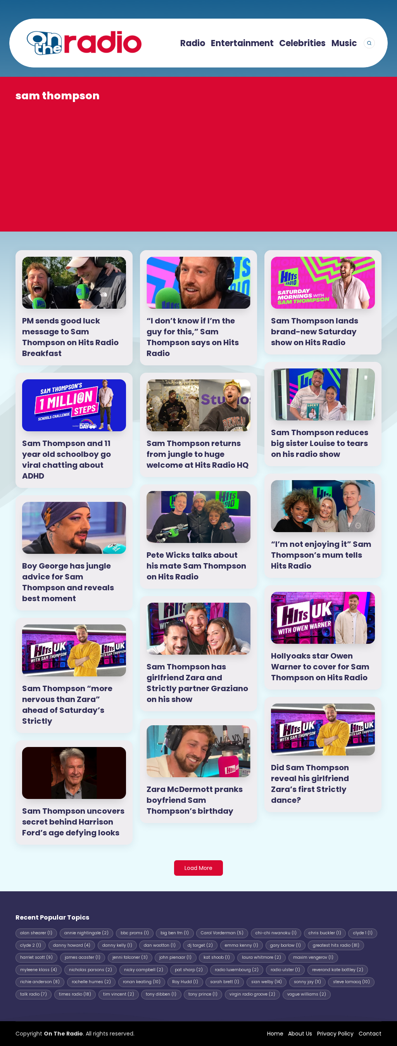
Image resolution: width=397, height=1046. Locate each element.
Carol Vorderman (222, 933)
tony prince (202, 994)
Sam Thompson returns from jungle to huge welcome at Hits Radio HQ (198, 454)
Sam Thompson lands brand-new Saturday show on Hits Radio (314, 331)
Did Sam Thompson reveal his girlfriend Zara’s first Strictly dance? (310, 784)
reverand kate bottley (337, 970)
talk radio (33, 994)
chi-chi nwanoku (276, 933)
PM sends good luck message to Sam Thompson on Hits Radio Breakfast (70, 337)
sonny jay (307, 982)
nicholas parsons (90, 970)
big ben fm (175, 933)
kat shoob (217, 957)
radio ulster (285, 970)
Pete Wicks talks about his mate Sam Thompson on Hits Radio (196, 566)
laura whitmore (261, 957)
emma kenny (241, 945)
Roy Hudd (185, 982)
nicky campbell (143, 970)
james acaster (82, 957)
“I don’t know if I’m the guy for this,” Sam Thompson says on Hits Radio (193, 337)
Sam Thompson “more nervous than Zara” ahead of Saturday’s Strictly (67, 704)
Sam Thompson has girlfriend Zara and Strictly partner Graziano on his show (197, 683)
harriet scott (36, 957)
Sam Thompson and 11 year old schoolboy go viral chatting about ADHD (66, 459)
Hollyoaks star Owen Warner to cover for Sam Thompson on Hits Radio (320, 666)
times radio (75, 994)
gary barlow (285, 945)
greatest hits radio (336, 945)
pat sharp (189, 970)
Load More (198, 868)
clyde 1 (363, 933)
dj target (200, 945)
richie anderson (40, 982)
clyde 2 (30, 945)
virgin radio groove (252, 994)
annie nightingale (86, 933)
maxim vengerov (313, 957)
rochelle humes (91, 982)
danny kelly (117, 945)
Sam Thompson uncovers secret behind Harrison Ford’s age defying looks (73, 822)
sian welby (266, 982)
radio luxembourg (237, 970)
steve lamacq (351, 982)
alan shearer (36, 933)
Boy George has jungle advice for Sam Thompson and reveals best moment (68, 582)
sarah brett (224, 982)
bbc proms (135, 933)
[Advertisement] (198, 161)
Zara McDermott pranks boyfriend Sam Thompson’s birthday (195, 800)
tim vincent (118, 994)
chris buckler (325, 933)
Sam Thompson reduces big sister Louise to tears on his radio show (319, 443)
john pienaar (175, 957)
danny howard (71, 945)
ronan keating (142, 982)
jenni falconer (130, 957)
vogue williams (306, 994)
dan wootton (160, 945)
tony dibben (161, 994)
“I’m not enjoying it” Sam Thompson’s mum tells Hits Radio (321, 555)
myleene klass (38, 970)
